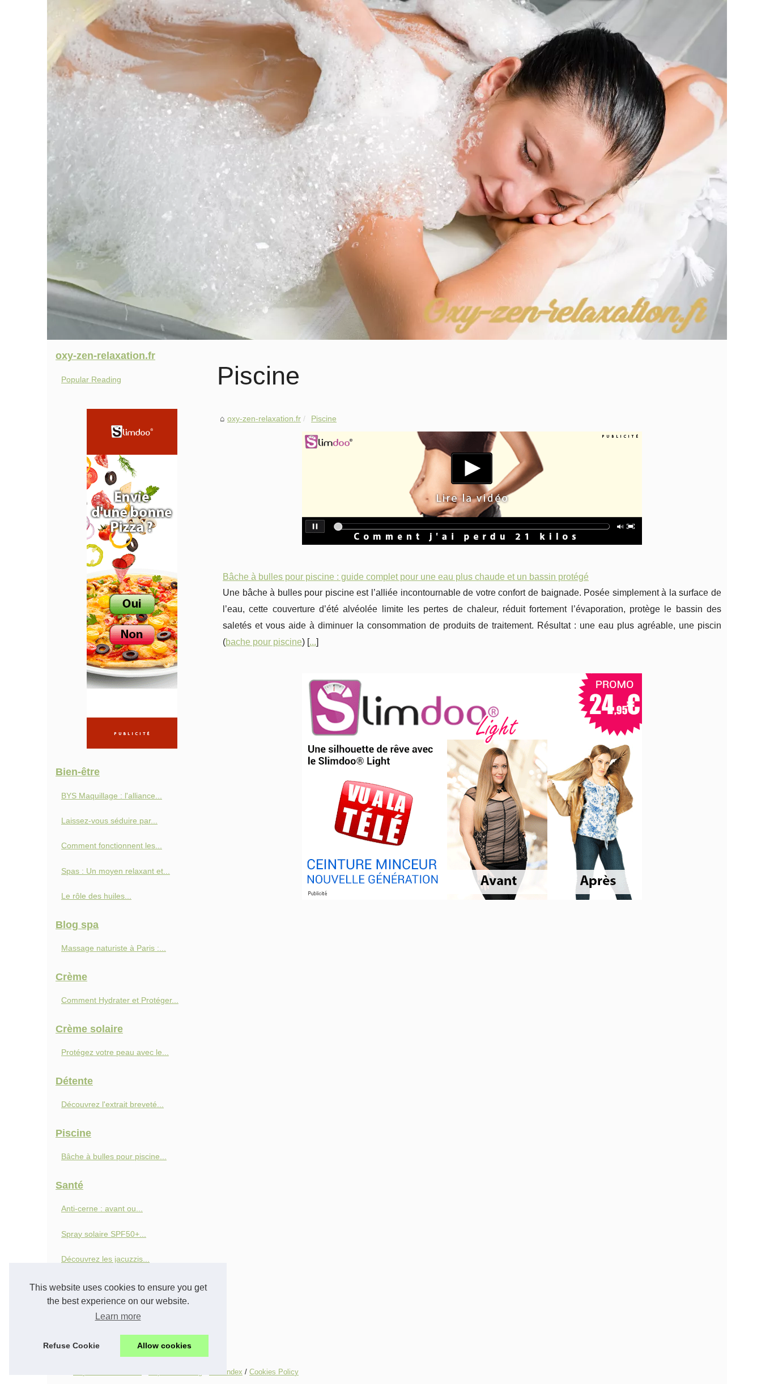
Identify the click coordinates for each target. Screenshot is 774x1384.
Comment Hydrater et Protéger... (119, 1000)
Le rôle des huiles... (96, 895)
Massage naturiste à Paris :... (113, 947)
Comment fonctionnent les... (111, 845)
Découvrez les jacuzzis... (105, 1258)
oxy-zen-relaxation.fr (264, 418)
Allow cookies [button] (164, 1345)
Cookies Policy (274, 1372)
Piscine (324, 418)
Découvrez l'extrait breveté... (112, 1104)
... (312, 642)
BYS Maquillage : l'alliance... (111, 795)
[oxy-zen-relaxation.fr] (387, 170)
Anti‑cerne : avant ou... (102, 1208)
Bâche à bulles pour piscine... (114, 1156)
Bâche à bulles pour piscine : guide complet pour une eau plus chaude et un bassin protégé (406, 577)
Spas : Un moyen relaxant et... (115, 870)
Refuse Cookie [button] (71, 1345)
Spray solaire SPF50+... (103, 1233)
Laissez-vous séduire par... (109, 820)
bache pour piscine (264, 642)
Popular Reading (91, 379)
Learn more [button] (118, 1316)
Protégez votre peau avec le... (115, 1052)
